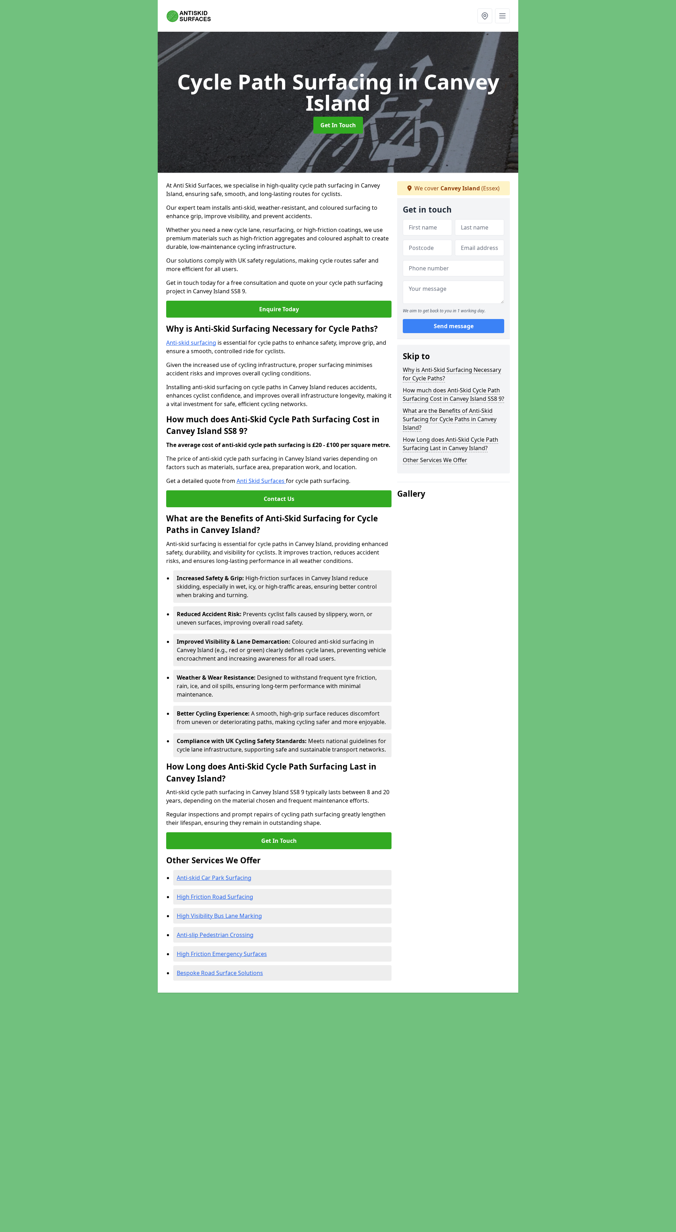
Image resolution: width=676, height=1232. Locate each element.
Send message (454, 326)
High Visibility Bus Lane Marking (219, 916)
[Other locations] (484, 15)
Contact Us (279, 499)
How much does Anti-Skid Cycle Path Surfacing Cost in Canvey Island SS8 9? (453, 394)
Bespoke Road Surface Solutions (220, 973)
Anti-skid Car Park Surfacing (214, 878)
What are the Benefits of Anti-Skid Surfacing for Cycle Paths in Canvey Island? (449, 419)
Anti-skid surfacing (191, 343)
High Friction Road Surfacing (215, 897)
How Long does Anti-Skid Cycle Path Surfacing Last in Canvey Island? (450, 444)
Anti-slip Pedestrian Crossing (215, 935)
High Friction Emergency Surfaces (222, 954)
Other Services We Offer (435, 460)
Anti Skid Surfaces (261, 481)
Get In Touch (338, 125)
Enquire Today (279, 309)
